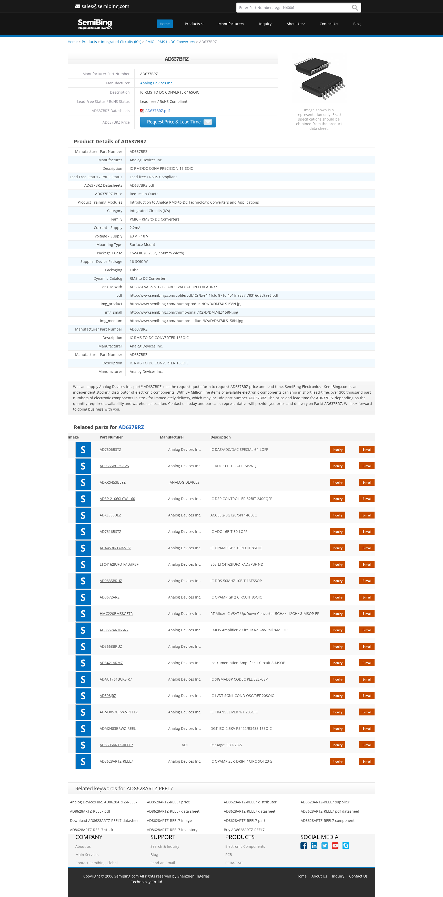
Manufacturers (231, 23)
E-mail (367, 449)
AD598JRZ (108, 695)
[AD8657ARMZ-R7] (83, 630)
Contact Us (329, 23)
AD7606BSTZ (110, 449)
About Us (294, 23)
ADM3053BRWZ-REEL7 (119, 712)
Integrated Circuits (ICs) (121, 41)
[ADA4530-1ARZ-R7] (83, 548)
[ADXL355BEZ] (83, 515)
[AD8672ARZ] (83, 597)
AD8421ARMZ (111, 662)
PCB (228, 854)
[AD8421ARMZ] (83, 663)
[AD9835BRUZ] (83, 581)
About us (83, 846)
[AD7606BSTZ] (83, 449)
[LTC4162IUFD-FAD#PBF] (83, 564)
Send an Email (162, 862)
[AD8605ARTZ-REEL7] (83, 745)
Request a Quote (178, 122)
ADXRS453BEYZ (113, 482)
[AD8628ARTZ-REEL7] (83, 761)
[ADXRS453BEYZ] (83, 482)
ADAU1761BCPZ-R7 (116, 679)
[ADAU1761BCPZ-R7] (83, 679)
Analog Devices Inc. (156, 83)
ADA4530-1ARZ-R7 (115, 547)
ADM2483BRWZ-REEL (118, 728)
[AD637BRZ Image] (319, 78)
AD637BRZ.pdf (157, 110)
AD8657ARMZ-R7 (114, 629)
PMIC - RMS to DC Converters (170, 41)
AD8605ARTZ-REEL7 (116, 744)
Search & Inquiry (164, 846)
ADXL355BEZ (110, 515)
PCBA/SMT (234, 862)
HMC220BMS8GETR (116, 613)
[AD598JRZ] (83, 695)
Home (165, 23)
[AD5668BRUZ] (83, 646)
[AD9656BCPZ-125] (83, 466)
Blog (357, 23)
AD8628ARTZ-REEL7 (116, 761)
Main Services (87, 854)
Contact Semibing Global (96, 862)
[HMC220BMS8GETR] (83, 613)
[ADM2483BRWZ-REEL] (83, 728)
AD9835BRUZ (111, 580)
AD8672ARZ (109, 597)
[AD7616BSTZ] (83, 531)
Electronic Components (245, 846)
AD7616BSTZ (110, 531)
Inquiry (265, 23)
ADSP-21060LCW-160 (117, 498)
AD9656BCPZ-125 (114, 465)
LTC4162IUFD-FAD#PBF (119, 564)
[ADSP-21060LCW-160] (83, 498)
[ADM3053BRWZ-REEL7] (83, 712)
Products (193, 23)
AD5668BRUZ (111, 646)
